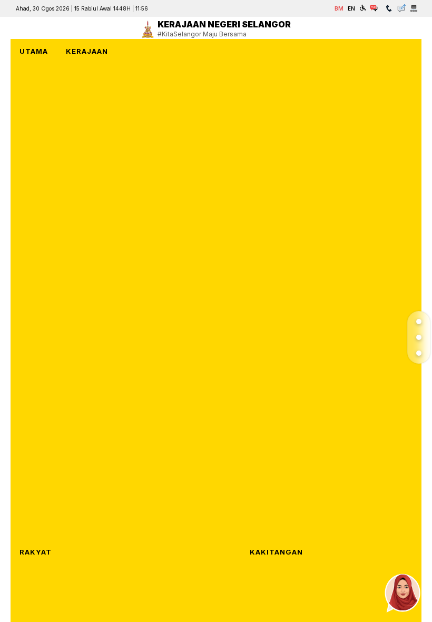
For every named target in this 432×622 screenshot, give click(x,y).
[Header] (418, 321)
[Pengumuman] (418, 337)
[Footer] (418, 353)
